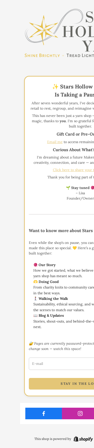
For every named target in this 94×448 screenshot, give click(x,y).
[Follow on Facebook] (44, 413)
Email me (55, 142)
